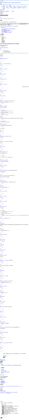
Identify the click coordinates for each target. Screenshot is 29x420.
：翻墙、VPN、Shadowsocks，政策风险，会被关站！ (9, 408)
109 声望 (7, 136)
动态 (2, 2)
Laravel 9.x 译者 (3, 201)
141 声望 (6, 165)
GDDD (1, 151)
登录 (0, 3)
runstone (1, 90)
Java (21, 6)
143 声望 (6, 201)
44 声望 (5, 206)
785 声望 (4, 301)
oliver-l (1, 63)
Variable (1, 342)
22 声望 (4, 239)
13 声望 (3, 223)
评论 (2, 66)
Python (11, 6)
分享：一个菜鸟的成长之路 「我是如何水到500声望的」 (9, 28)
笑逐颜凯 (1, 260)
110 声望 (3, 151)
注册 (2, 12)
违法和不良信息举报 (15, 392)
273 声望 (5, 90)
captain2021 (1, 141)
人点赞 (1, 53)
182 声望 (6, 234)
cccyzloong (1, 234)
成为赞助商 (19, 365)
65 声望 (6, 175)
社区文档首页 (2, 11)
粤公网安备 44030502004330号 (9, 392)
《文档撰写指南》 (2, 381)
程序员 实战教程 (16, 2)
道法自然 (1, 270)
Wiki (3, 9)
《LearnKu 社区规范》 (3, 382)
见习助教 (3, 90)
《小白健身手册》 (7, 11)
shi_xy (2, 128)
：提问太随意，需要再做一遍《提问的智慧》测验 (9, 409)
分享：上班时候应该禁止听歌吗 (6, 30)
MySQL (25, 6)
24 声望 (3, 229)
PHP (15, 6)
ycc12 (1, 337)
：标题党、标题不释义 (6, 412)
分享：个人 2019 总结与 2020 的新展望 (6, 32)
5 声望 (2, 291)
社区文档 (20, 2)
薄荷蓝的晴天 (2, 136)
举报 (0, 62)
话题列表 (6, 2)
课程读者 (5, 58)
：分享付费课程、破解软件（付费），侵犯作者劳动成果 (10, 413)
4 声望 (4, 146)
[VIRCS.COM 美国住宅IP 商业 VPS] (8, 365)
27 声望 (3, 244)
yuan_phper (1, 239)
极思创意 (1, 296)
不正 (0, 301)
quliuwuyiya (1, 332)
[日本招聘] (2, 365)
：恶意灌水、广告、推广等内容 (7, 405)
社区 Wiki (8, 2)
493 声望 (3, 170)
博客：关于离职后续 (4, 31)
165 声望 (7, 260)
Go (7, 6)
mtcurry (1, 311)
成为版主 (1, 389)
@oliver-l (2, 213)
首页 (10, 5)
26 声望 (4, 95)
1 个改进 (12, 18)
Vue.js (18, 6)
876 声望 (4, 180)
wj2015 (1, 180)
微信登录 (1, 13)
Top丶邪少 (1, 275)
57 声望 (6, 342)
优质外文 (11, 2)
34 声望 (3, 296)
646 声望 (6, 63)
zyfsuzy (1, 244)
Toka (0, 291)
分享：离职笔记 (4, 29)
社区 (1, 2)
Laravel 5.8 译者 (4, 141)
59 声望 (5, 265)
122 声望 (3, 306)
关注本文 (5, 356)
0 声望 (4, 332)
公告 (0, 18)
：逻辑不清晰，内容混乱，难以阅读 (8, 411)
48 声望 (3, 270)
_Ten (0, 95)
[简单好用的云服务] (15, 365)
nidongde (1, 206)
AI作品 (4, 2)
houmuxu (1, 265)
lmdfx (1, 201)
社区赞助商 (2, 367)
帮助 (6, 355)
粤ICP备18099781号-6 (2, 392)
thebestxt (1, 170)
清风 (2, 214)
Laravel (5, 6)
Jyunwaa (1, 306)
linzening (2, 110)
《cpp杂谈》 (13, 11)
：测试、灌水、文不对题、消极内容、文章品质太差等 (10, 406)
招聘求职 (13, 2)
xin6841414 (1, 175)
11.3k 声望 (7, 50)
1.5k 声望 (5, 218)
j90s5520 (1, 223)
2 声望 (6, 58)
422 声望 (7, 141)
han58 (1, 146)
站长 (5, 50)
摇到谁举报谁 (2, 58)
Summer (3, 50)
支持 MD (4, 355)
